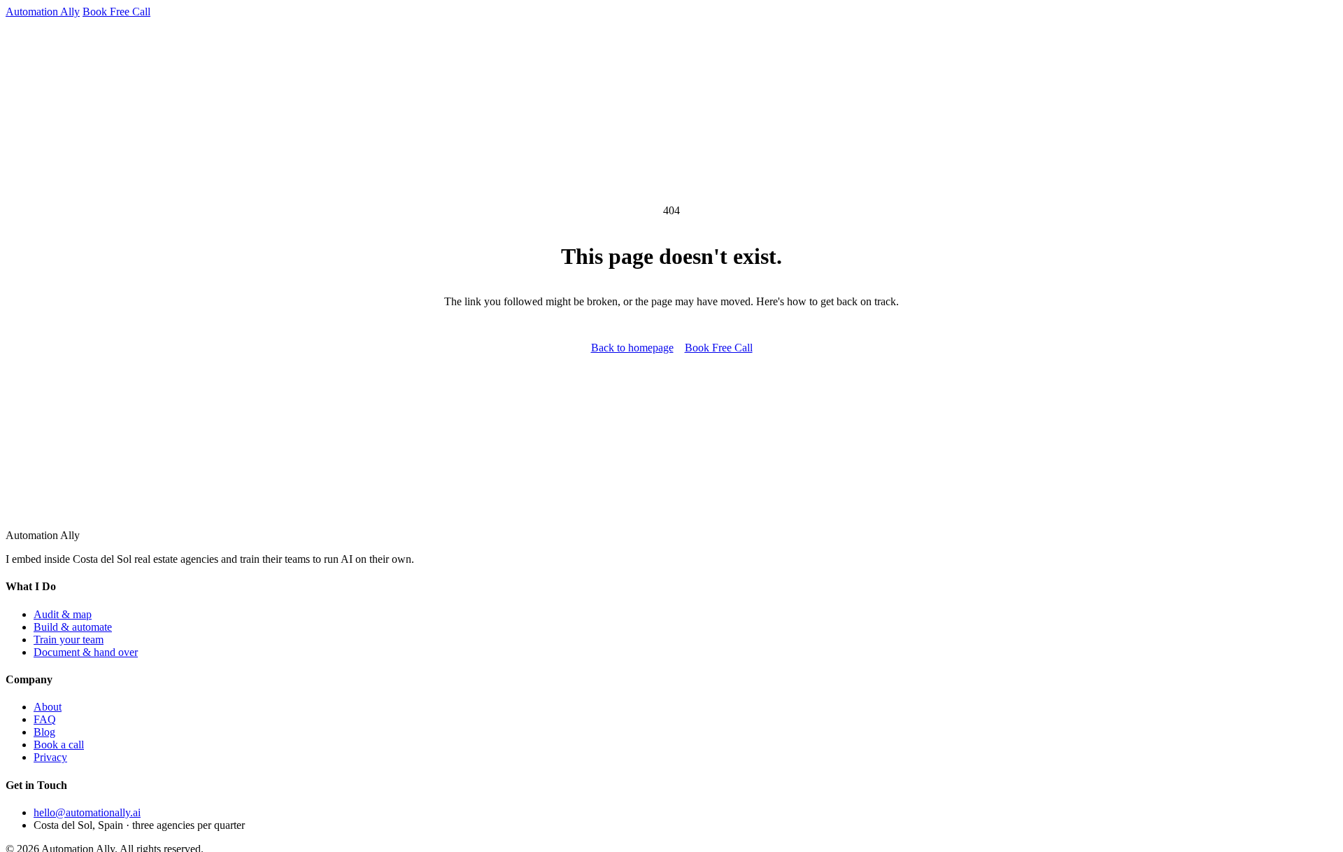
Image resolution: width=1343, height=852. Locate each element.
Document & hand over (86, 652)
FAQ (45, 719)
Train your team (69, 639)
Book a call (59, 744)
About (48, 707)
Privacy (50, 757)
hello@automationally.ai (87, 812)
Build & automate (73, 627)
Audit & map (63, 614)
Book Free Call (116, 12)
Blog (44, 732)
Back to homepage (632, 348)
